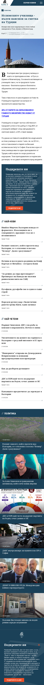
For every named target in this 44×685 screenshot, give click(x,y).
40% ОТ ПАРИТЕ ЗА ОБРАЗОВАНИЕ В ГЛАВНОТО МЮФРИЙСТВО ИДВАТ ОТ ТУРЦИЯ (18, 113)
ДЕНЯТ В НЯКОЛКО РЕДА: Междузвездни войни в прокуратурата (20, 586)
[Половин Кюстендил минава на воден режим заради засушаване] (22, 605)
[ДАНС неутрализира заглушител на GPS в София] (22, 536)
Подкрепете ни (14, 208)
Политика (7, 10)
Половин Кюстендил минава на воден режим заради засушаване (19, 621)
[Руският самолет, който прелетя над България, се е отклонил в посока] (22, 429)
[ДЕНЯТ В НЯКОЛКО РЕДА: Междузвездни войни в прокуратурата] (22, 570)
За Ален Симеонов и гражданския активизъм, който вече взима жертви (19, 482)
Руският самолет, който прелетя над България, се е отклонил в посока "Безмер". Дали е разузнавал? (22, 446)
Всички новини (30, 3)
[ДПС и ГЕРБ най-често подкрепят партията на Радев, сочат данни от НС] (22, 501)
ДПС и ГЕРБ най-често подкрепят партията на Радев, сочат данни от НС (22, 517)
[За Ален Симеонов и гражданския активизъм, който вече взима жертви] (22, 466)
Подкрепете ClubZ (14, 680)
